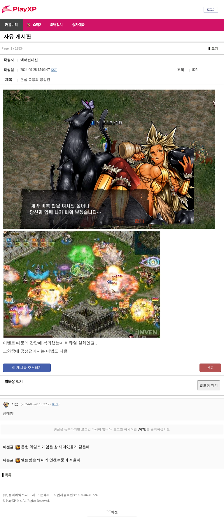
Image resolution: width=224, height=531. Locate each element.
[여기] (142, 429)
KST (54, 69)
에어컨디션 (29, 60)
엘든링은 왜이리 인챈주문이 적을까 (50, 460)
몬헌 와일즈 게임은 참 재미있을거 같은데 (55, 447)
